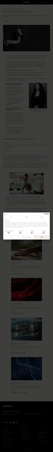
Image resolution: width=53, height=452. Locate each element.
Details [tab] (26, 217)
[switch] (20, 233)
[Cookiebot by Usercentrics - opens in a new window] (44, 214)
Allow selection (26, 237)
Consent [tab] (11, 217)
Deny (11, 237)
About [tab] (42, 217)
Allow (41, 237)
